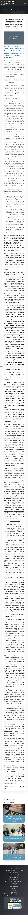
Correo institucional (14, 886)
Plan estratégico (14, 872)
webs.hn (20, 913)
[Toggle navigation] (25, 3)
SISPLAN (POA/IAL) (14, 874)
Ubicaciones (14, 883)
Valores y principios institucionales (14, 870)
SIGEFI (14, 888)
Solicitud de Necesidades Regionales (14, 894)
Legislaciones (14, 877)
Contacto (14, 885)
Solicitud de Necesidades (14, 896)
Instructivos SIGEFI (14, 879)
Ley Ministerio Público (14, 876)
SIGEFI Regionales (14, 890)
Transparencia (14, 892)
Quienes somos (14, 868)
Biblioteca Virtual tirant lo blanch (14, 881)
